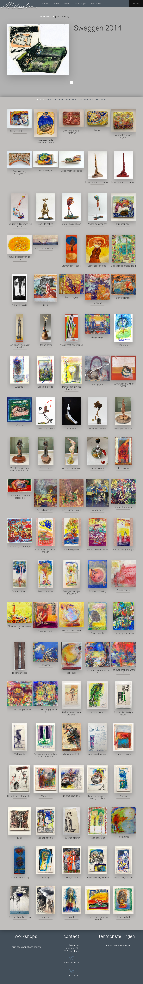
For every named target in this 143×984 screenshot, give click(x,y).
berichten (96, 3)
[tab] (41, 99)
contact (136, 3)
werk (66, 3)
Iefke (56, 3)
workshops (80, 3)
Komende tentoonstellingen (116, 945)
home (45, 3)
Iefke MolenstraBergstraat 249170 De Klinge (71, 948)
